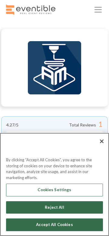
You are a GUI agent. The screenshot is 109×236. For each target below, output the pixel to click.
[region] (54, 184)
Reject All (54, 207)
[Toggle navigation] (98, 10)
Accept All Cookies (54, 224)
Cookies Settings (54, 189)
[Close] (101, 141)
